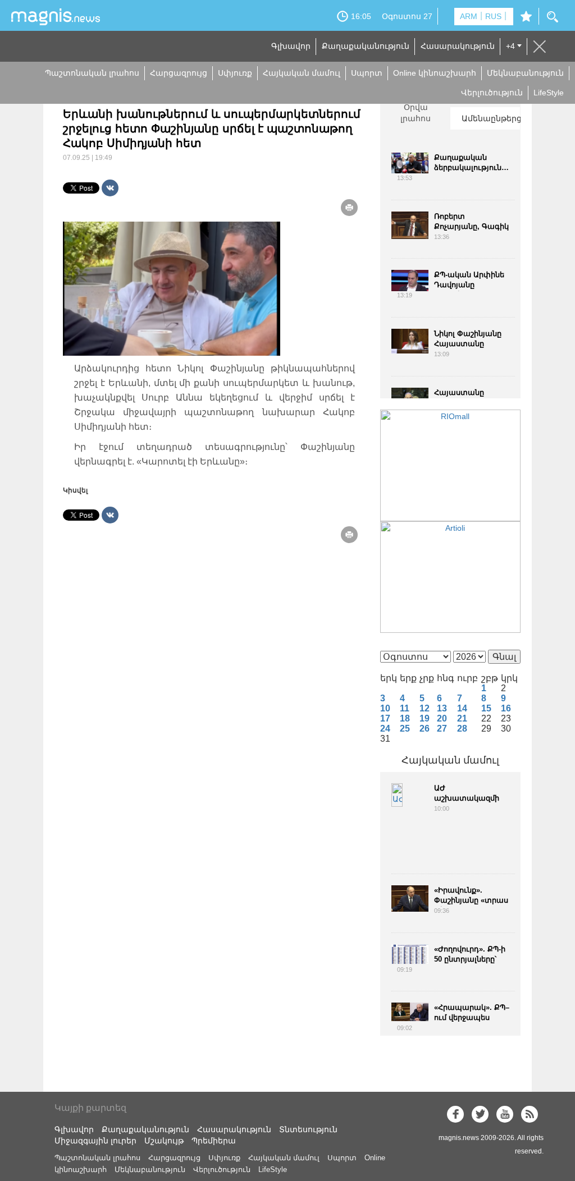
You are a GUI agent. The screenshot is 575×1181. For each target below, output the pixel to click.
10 (385, 708)
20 (442, 718)
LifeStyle (548, 92)
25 (405, 728)
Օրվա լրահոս (415, 113)
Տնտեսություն (308, 1129)
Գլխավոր (291, 46)
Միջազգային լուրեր (95, 1140)
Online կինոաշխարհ (434, 72)
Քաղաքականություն (365, 46)
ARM (468, 16)
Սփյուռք (235, 72)
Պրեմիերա (213, 1140)
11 (404, 708)
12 (424, 708)
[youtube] (504, 1114)
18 (405, 718)
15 (486, 708)
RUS (493, 16)
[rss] (529, 1114)
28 (462, 728)
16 (506, 708)
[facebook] (455, 1114)
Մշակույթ (164, 1140)
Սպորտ (366, 72)
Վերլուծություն (492, 92)
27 (442, 728)
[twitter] (480, 1114)
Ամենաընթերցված (491, 118)
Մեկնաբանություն (525, 72)
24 (385, 728)
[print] (349, 207)
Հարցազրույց (178, 72)
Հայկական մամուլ (301, 72)
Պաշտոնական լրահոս (92, 72)
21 (462, 718)
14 (462, 708)
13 (442, 708)
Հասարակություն (458, 46)
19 (424, 718)
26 (424, 728)
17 (385, 718)
